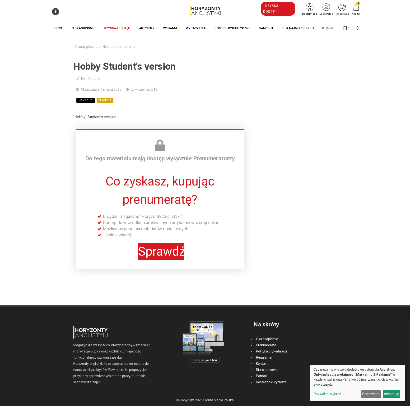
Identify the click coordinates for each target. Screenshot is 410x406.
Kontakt (262, 363)
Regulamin (264, 357)
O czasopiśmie (267, 339)
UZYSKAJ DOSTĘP (272, 9)
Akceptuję (391, 394)
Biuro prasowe (267, 370)
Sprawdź (161, 251)
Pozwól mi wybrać (327, 394)
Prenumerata (266, 345)
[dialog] (357, 383)
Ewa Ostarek (90, 79)
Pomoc (261, 376)
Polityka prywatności (271, 351)
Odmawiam (371, 394)
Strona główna (86, 47)
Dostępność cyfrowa (271, 382)
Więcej (327, 28)
